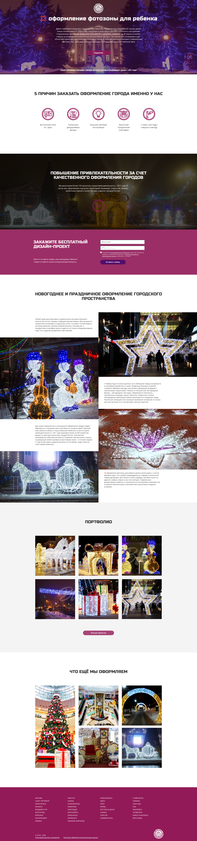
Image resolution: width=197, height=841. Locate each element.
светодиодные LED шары (121, 393)
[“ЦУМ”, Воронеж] (55, 556)
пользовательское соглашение (119, 252)
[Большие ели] (55, 726)
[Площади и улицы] (142, 748)
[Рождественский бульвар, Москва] (142, 556)
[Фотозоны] (98, 748)
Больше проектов (98, 633)
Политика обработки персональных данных (80, 837)
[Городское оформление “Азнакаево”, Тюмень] (98, 556)
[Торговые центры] (98, 705)
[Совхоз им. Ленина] (55, 599)
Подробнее (98, 53)
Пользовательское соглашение (47, 837)
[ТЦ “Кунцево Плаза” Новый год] (142, 599)
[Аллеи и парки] (142, 705)
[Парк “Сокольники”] (98, 599)
